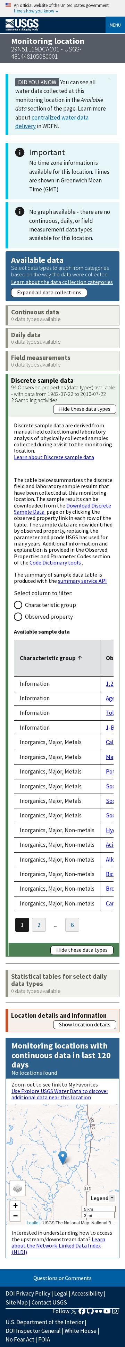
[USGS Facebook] (82, 1313)
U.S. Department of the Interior (45, 1322)
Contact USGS (49, 1302)
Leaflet (33, 1222)
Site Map (17, 1302)
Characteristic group (50, 605)
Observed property (49, 616)
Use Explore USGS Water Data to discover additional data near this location (59, 1094)
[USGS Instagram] (115, 1313)
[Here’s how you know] (62, 8)
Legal (61, 1293)
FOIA (44, 1339)
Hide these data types (84, 408)
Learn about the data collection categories (62, 281)
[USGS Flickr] (98, 1313)
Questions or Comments (62, 1277)
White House (81, 1331)
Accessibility (87, 1293)
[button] (62, 1158)
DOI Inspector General (33, 1331)
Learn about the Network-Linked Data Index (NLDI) (58, 1245)
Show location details (84, 1024)
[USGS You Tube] (107, 1313)
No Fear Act (20, 1339)
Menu (115, 25)
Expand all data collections (49, 292)
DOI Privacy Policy (28, 1293)
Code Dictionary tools (56, 562)
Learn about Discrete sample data (54, 457)
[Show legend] (112, 1198)
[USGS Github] (90, 1313)
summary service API (82, 580)
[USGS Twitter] (73, 1313)
